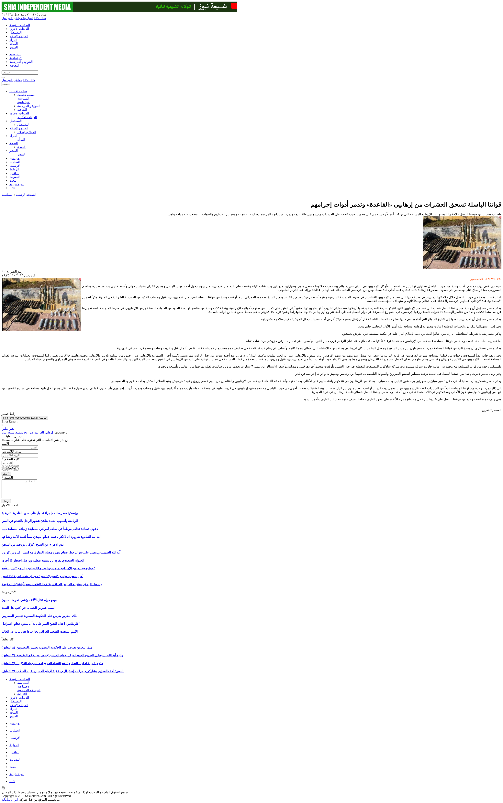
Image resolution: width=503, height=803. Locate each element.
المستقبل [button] (15, 121)
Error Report (9, 421)
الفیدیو (13, 47)
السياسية (15, 54)
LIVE (38, 18)
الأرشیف (14, 165)
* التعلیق (7, 477)
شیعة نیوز (8, 432)
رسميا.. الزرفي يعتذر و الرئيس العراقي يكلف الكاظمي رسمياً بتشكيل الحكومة (52, 584)
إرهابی (49, 432)
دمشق (19, 432)
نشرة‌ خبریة (16, 184)
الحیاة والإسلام (18, 36)
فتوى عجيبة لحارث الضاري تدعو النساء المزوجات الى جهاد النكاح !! (52, 663)
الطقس (14, 173)
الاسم (5, 443)
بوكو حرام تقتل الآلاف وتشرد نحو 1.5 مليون (29, 600)
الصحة (13, 43)
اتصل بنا (27, 18)
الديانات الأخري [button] (19, 113)
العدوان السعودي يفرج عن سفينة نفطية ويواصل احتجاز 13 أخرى (43, 560)
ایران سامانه (10, 799)
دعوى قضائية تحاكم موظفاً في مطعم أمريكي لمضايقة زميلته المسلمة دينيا (50, 528)
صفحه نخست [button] (18, 91)
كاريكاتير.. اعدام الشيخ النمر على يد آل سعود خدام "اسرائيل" (41, 623)
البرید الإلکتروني (12, 451)
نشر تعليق (8, 428)
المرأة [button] (13, 135)
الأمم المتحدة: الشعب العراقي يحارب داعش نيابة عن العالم (40, 631)
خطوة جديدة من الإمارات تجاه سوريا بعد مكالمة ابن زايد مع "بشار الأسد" (48, 568)
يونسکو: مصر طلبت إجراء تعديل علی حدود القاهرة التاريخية (40, 513)
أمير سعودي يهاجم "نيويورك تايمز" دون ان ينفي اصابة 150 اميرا (42, 576)
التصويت (14, 176)
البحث (13, 180)
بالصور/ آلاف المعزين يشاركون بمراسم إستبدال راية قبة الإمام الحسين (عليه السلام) (63, 671)
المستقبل (15, 32)
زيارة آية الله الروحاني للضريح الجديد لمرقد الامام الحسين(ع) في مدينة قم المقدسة (62, 655)
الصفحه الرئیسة (19, 25)
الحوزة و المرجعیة (21, 61)
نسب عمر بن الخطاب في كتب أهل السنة (28, 607)
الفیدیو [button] (13, 150)
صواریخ (29, 432)
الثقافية (14, 65)
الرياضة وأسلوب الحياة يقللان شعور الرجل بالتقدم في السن (40, 520)
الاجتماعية (15, 58)
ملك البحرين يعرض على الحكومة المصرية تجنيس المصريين (39, 615)
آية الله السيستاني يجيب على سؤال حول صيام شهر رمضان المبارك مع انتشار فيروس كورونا (61, 552)
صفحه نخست (26, 94)
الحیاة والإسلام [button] (18, 128)
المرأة (13, 40)
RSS (12, 187)
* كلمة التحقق (11, 459)
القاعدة (39, 432)
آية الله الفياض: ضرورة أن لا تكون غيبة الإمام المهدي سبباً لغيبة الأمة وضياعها (51, 536)
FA (44, 18)
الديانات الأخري (19, 28)
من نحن (14, 158)
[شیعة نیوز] (119, 10)
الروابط (14, 169)
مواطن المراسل (12, 18)
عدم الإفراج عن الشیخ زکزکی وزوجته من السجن (33, 544)
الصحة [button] (13, 143)
